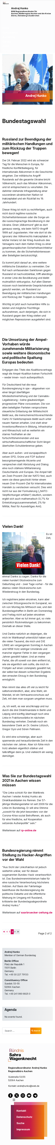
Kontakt (21, 1110)
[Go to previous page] (7, 931)
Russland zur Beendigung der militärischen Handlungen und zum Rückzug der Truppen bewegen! (27, 146)
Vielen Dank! (12, 526)
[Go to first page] (4, 931)
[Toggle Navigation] (14, 1100)
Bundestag (9, 37)
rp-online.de (28, 830)
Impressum (23, 1129)
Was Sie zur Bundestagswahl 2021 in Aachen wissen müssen (26, 780)
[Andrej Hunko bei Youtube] (30, 1095)
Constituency (10, 32)
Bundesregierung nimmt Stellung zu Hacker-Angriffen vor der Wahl (26, 855)
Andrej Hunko (19, 8)
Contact (7, 50)
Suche (20, 1123)
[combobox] (16, 1031)
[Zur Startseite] (6, 2)
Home (6, 28)
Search (37, 1031)
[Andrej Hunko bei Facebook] (11, 1095)
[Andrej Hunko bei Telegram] (36, 1095)
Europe (7, 41)
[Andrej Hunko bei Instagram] (24, 1095)
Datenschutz (24, 1116)
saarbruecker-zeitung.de (36, 912)
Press (6, 46)
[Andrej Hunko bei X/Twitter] (17, 1095)
